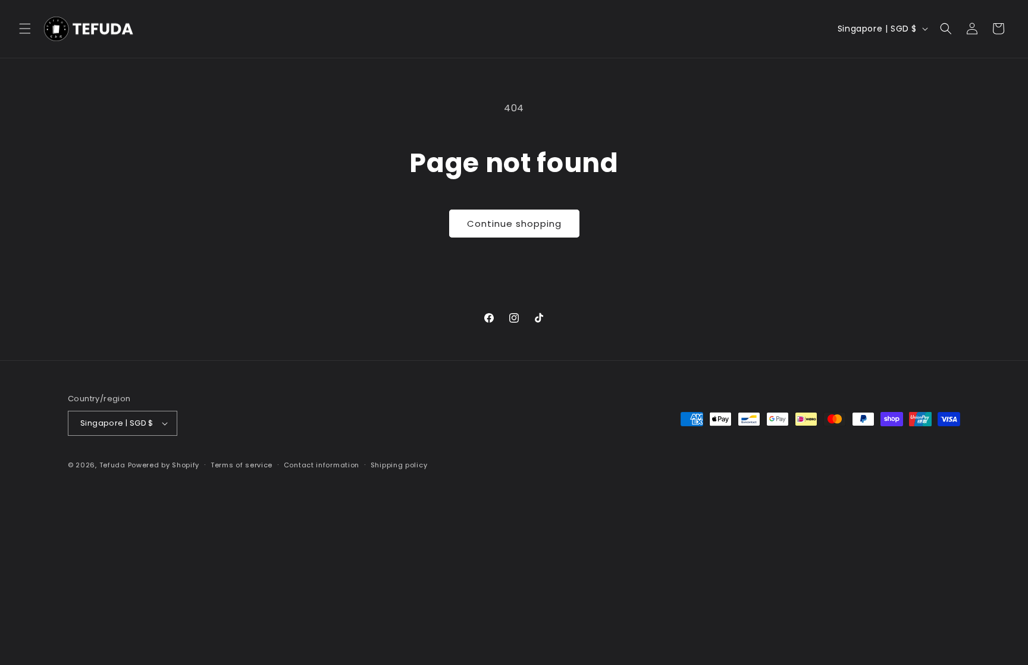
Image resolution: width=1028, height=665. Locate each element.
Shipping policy (399, 465)
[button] (25, 28)
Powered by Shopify (164, 465)
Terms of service (241, 465)
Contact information (321, 465)
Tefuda (112, 465)
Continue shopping (514, 223)
